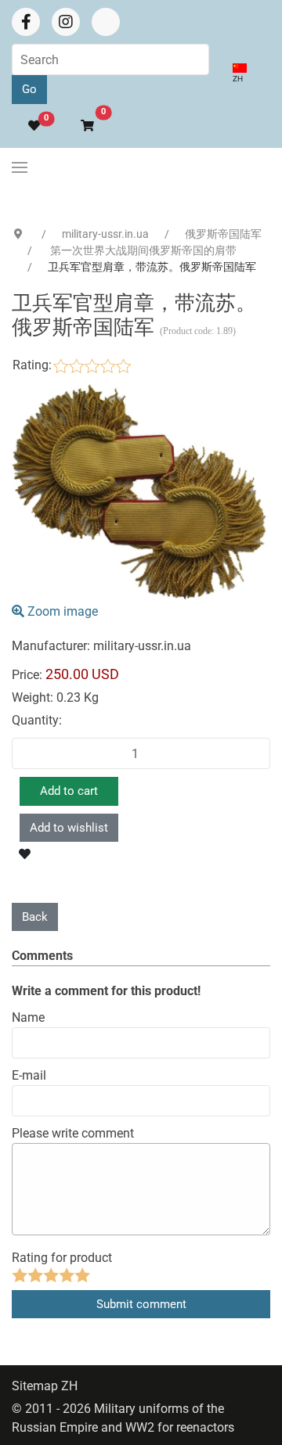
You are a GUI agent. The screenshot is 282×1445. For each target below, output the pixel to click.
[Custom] (106, 22)
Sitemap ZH (45, 1386)
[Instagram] (66, 22)
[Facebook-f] (26, 22)
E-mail (29, 1075)
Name (28, 1017)
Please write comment (73, 1133)
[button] (80, 126)
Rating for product (62, 1257)
